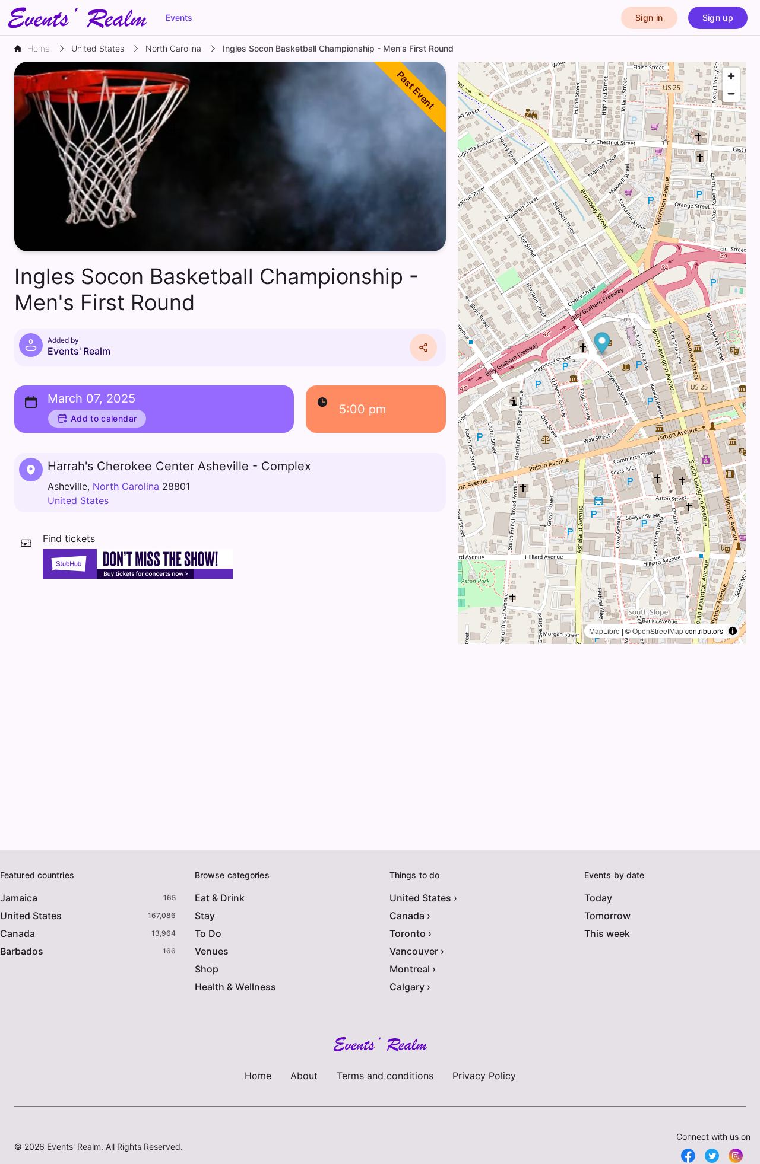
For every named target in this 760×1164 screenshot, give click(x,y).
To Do (208, 933)
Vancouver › (417, 951)
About (304, 1076)
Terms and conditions (385, 1076)
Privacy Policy (484, 1076)
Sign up (717, 17)
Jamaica (18, 898)
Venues (212, 951)
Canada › (410, 915)
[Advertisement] (230, 674)
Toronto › (411, 933)
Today (598, 898)
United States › (423, 898)
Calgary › (410, 987)
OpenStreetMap (657, 631)
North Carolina (126, 486)
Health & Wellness (235, 987)
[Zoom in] (731, 76)
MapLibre (604, 631)
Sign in (649, 17)
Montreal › (413, 969)
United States (78, 500)
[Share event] (423, 347)
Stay (205, 915)
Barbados (21, 951)
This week (607, 933)
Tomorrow (607, 915)
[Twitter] (712, 1156)
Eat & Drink (220, 898)
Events (179, 17)
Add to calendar (104, 418)
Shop (206, 969)
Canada (17, 933)
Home (258, 1076)
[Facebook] (688, 1156)
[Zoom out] (731, 93)
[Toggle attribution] (733, 631)
